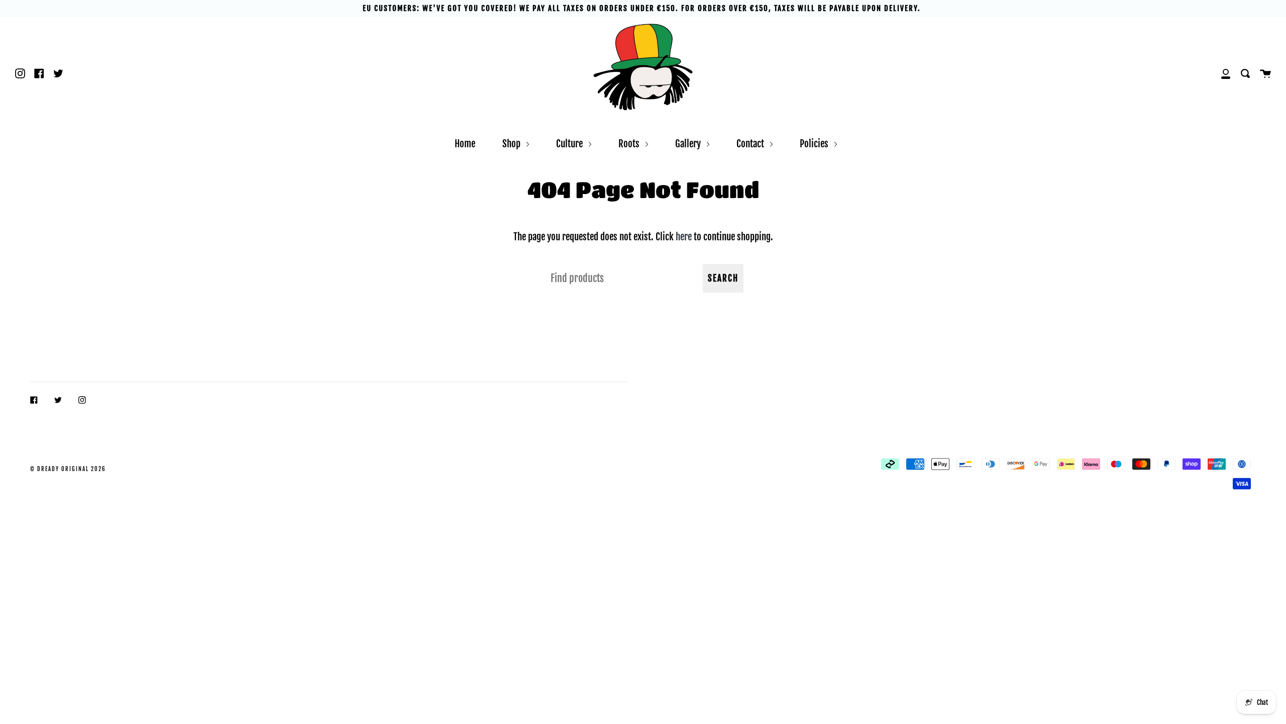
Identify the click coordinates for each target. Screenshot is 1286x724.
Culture (570, 143)
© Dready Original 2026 (68, 469)
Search (723, 278)
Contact (751, 143)
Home (465, 143)
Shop (512, 143)
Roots (629, 143)
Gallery (689, 143)
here (684, 236)
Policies (815, 143)
